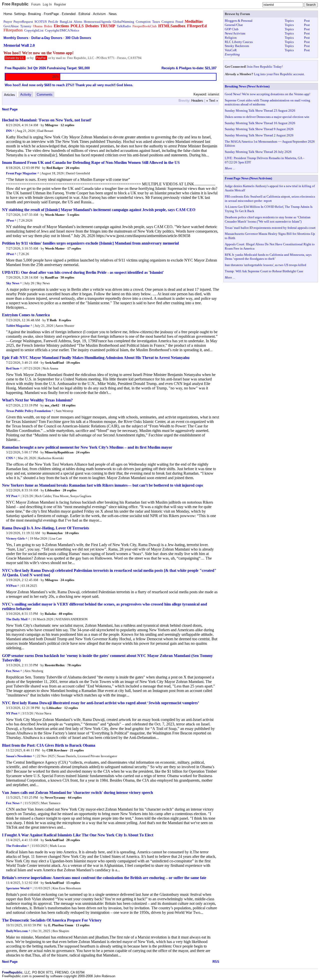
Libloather (52, 490)
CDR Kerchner (57, 750)
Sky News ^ (14, 283)
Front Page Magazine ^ (22, 173)
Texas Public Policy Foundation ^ (30, 411)
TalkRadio (124, 26)
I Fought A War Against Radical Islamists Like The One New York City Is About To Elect (77, 835)
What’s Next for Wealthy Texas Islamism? (37, 400)
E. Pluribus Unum (60, 925)
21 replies (77, 750)
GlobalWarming (123, 21)
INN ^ (10, 131)
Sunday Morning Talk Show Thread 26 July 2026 (258, 152)
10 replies (72, 533)
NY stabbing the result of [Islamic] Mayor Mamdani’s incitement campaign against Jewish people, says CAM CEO (98, 210)
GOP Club (231, 29)
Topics (289, 20)
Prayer (8, 21)
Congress (168, 21)
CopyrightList (34, 30)
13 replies (83, 925)
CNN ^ (11, 458)
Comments (44, 94)
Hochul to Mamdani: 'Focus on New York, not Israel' (47, 120)
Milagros (51, 125)
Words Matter (55, 215)
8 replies (65, 320)
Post (307, 20)
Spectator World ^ (19, 888)
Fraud (179, 21)
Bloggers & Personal (238, 20)
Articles (9, 95)
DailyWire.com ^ (18, 931)
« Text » (212, 100)
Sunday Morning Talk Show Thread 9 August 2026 (259, 129)
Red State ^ (14, 368)
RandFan (51, 277)
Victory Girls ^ (17, 538)
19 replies (73, 362)
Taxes (156, 21)
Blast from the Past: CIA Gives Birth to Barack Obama (48, 745)
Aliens (78, 21)
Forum (35, 4)
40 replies (65, 614)
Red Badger (54, 168)
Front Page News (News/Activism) (248, 178)
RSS (215, 962)
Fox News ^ (14, 671)
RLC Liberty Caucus (239, 42)
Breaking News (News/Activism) (247, 86)
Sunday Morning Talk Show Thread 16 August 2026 (260, 123)
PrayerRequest (23, 21)
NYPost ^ (12, 586)
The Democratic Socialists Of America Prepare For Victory (52, 920)
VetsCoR (231, 50)
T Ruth (51, 320)
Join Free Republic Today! (265, 66)
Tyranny (26, 26)
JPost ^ (11, 220)
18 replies (69, 405)
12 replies (67, 125)
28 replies (73, 840)
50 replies (67, 277)
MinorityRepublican (59, 452)
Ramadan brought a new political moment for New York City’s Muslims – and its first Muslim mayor (87, 447)
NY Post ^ (13, 496)
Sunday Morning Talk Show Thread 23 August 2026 (260, 110)
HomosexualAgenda (97, 21)
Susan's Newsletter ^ (20, 756)
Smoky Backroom (237, 46)
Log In (47, 4)
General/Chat (234, 25)
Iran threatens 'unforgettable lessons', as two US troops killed (265, 265)
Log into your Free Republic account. (279, 74)
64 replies (75, 797)
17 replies (74, 248)
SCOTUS (40, 21)
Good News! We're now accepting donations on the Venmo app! (267, 94)
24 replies (83, 452)
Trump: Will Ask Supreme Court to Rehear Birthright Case (264, 271)
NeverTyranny (55, 797)
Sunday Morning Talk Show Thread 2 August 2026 (259, 135)
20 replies (69, 490)
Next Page (10, 109)
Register (60, 4)
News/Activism (235, 33)
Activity (25, 94)
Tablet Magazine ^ (19, 325)
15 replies (73, 883)
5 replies (73, 215)
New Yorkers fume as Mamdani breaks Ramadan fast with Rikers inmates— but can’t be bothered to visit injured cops (102, 485)
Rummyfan (54, 533)
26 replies (73, 168)
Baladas (50, 614)
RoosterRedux (55, 665)
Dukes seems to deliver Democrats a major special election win (267, 117)
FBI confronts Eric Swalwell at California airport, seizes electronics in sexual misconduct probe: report (270, 199)
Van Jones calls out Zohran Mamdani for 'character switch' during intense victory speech (77, 792)
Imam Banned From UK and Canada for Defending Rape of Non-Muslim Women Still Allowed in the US (91, 162)
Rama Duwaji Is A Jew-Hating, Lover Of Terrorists (45, 528)
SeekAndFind (54, 362)
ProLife (53, 21)
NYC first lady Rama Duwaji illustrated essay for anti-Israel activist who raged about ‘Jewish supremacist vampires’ (100, 703)
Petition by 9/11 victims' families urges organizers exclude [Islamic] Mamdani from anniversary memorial (90, 243)
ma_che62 (52, 405)
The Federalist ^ (17, 846)
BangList (66, 21)
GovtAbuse (11, 26)
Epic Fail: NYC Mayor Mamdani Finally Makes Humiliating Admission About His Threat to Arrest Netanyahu (96, 357)
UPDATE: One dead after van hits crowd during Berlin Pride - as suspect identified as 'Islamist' (83, 272)
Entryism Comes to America (26, 315)
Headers (197, 100)
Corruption (143, 21)
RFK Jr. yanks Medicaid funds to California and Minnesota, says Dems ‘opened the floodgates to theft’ (268, 257)
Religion (231, 37)
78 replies (74, 665)
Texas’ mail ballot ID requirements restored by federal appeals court (270, 228)
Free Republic (15, 4)
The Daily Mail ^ (18, 619)
